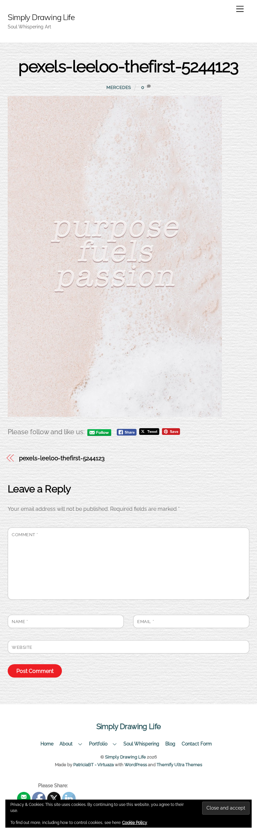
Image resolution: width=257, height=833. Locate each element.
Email (145, 621)
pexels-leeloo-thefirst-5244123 (128, 66)
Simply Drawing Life (125, 756)
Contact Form (197, 743)
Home (47, 743)
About (66, 743)
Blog (170, 743)
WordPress (135, 764)
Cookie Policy (134, 822)
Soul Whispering (141, 743)
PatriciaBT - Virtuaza (93, 764)
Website (22, 647)
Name (20, 621)
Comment (25, 534)
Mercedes (118, 87)
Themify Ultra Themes (179, 764)
